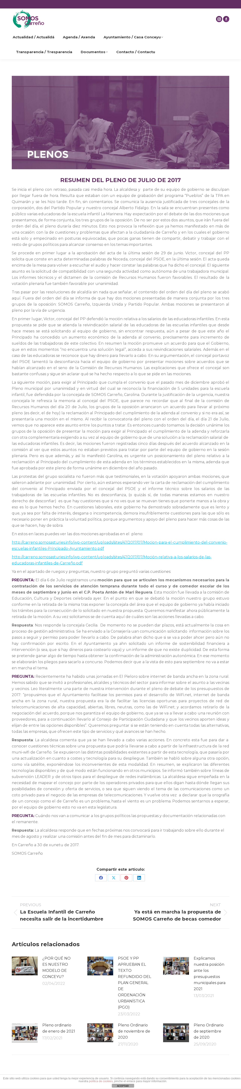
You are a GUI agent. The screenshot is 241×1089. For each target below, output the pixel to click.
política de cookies (101, 1081)
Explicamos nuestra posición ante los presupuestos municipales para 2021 (209, 973)
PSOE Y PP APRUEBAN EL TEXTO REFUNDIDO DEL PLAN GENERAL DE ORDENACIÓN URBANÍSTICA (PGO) (134, 982)
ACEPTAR (123, 1086)
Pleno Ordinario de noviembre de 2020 (134, 1031)
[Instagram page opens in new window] (219, 19)
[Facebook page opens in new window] (226, 19)
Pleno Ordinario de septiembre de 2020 (209, 1031)
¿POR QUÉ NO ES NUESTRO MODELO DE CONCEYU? (56, 967)
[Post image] (25, 966)
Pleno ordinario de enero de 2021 (58, 1028)
